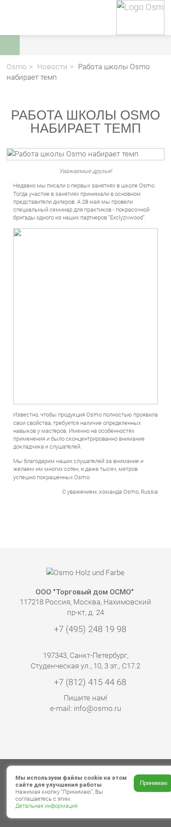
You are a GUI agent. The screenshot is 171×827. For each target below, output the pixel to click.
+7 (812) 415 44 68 (89, 682)
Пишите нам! (85, 697)
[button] (97, 45)
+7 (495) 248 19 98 (89, 629)
